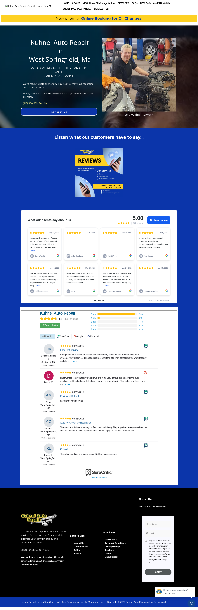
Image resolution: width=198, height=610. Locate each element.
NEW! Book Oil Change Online (99, 3)
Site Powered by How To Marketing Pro (82, 602)
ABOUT (76, 3)
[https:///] (44, 519)
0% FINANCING (161, 3)
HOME (65, 3)
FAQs (135, 3)
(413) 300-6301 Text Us (35, 103)
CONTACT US (101, 9)
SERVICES (123, 3)
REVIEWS (145, 3)
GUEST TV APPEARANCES (76, 9)
